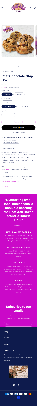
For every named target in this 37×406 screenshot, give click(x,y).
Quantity (4, 111)
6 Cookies (18, 94)
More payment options (18, 132)
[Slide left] (14, 66)
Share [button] (6, 186)
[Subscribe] (31, 324)
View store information (11, 143)
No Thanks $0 (23, 106)
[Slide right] (23, 66)
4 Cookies (7, 94)
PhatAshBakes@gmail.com (11, 181)
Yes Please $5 (9, 106)
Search (6, 337)
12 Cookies (7, 98)
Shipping (4, 87)
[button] (2, 7)
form (7, 169)
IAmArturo (20, 225)
